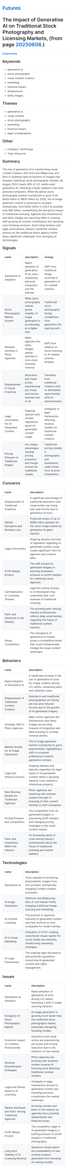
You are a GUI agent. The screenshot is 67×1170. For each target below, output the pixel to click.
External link (9, 53)
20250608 (28, 44)
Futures (11, 8)
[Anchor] (22, 61)
